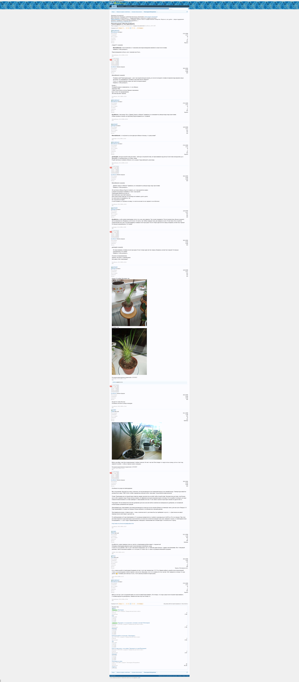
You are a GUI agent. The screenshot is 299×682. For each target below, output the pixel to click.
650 (187, 72)
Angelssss (114, 667)
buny (113, 611)
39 (187, 36)
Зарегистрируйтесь (115, 19)
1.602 (186, 560)
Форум (114, 6)
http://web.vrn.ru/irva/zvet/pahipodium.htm (123, 523)
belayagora (114, 624)
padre (139, 677)
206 (187, 419)
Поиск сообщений (114, 8)
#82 (112, 228)
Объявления (114, 22)
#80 (112, 164)
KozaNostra (147, 25)
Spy (113, 637)
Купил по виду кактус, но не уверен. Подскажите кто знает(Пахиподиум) (129, 648)
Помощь (180, 675)
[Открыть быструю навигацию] (186, 11)
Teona (112, 557)
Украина (186, 42)
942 (187, 130)
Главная (184, 675)
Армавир (186, 420)
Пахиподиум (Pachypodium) (125, 25)
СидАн (113, 662)
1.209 (186, 414)
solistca (114, 382)
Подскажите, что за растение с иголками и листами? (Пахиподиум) (134, 622)
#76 (112, 56)
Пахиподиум (121, 609)
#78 (112, 120)
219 (187, 562)
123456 (112, 411)
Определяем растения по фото (133, 611)
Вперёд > (141, 28)
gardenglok (113, 125)
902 (187, 416)
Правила (135, 6)
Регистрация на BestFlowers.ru (124, 22)
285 (187, 566)
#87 (112, 527)
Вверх (187, 675)
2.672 (186, 35)
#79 (112, 139)
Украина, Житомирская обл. (181, 568)
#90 (112, 600)
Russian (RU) (112, 675)
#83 (112, 263)
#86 (112, 469)
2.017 (186, 128)
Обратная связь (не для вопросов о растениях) (168, 675)
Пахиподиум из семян (117, 661)
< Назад (120, 28)
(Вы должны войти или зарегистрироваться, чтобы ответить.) (176, 603)
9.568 (186, 69)
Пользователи (129, 6)
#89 (112, 577)
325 (187, 41)
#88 (112, 553)
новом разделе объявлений (150, 16)
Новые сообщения (123, 8)
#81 (112, 205)
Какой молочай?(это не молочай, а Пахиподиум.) (123, 635)
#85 (112, 407)
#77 (112, 97)
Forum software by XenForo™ (120, 677)
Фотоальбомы (121, 6)
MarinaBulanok (114, 32)
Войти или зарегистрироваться (116, 0)
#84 (112, 380)
